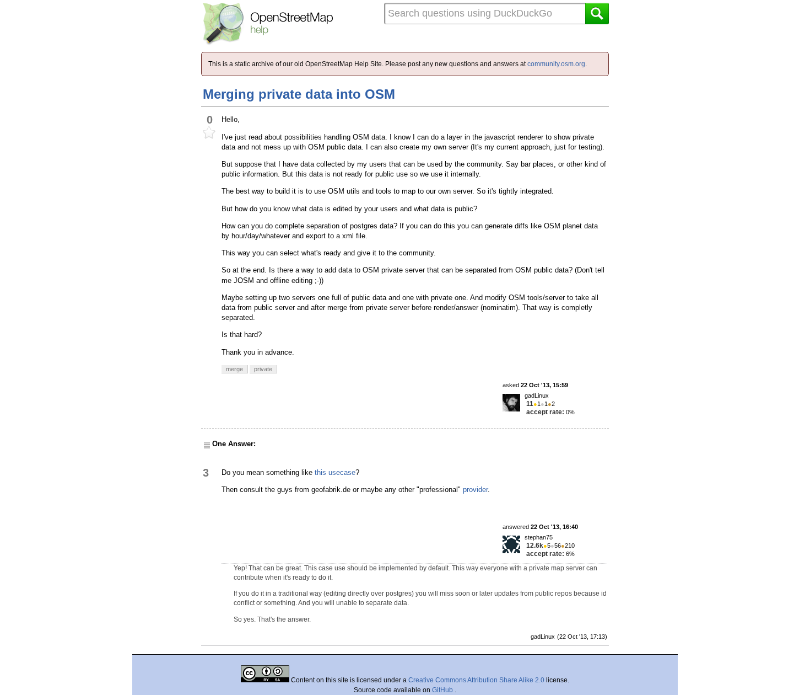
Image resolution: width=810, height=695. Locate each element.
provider (475, 489)
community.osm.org (556, 64)
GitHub (443, 690)
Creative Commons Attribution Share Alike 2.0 (476, 680)
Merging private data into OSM (299, 94)
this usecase (335, 472)
